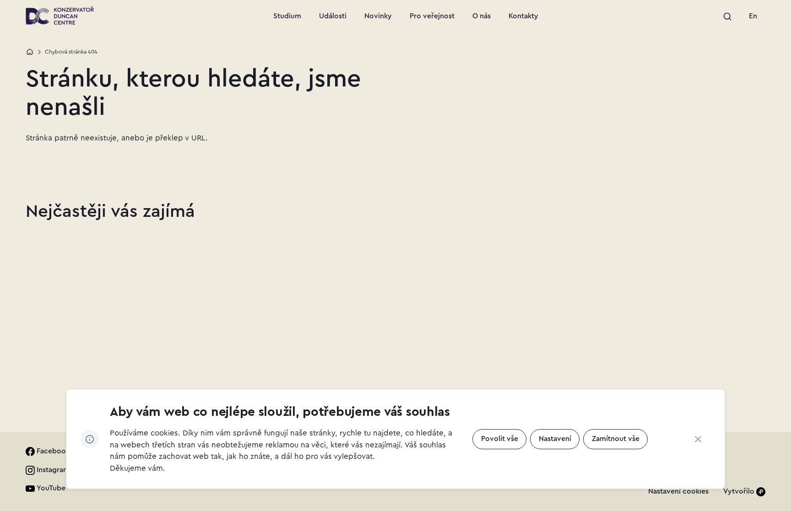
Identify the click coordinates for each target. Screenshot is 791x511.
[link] (753, 16)
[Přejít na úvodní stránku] (60, 15)
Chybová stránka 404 (71, 51)
